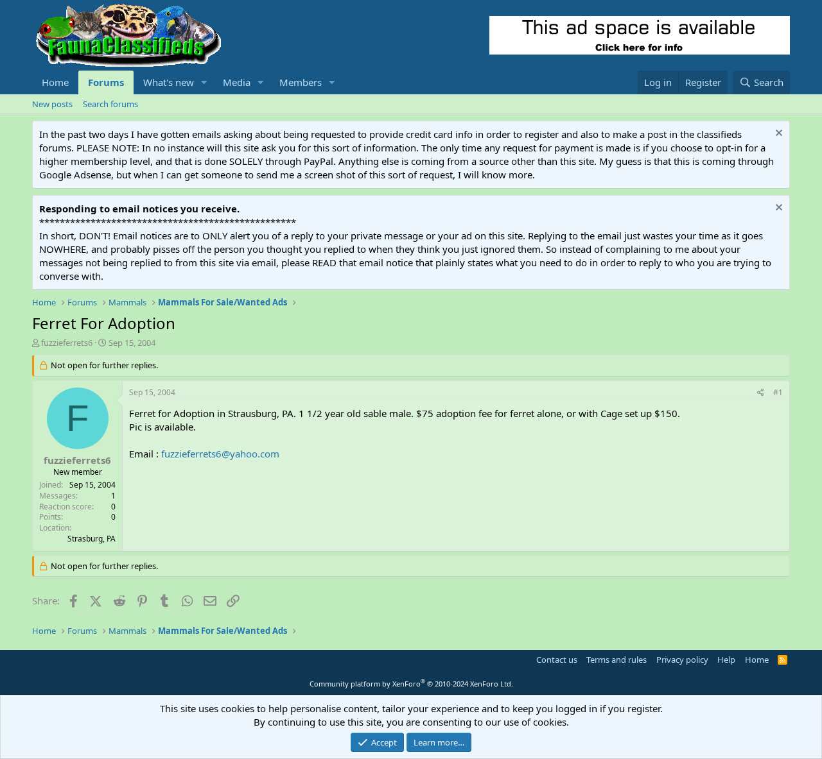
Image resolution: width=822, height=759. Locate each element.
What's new (168, 82)
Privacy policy (682, 659)
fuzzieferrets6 (66, 342)
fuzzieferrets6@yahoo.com (220, 453)
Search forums (110, 104)
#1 (778, 392)
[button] (204, 82)
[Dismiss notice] (777, 134)
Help (726, 659)
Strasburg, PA (91, 538)
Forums (106, 82)
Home (55, 82)
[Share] (761, 393)
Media (236, 82)
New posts (52, 104)
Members (300, 82)
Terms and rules (616, 659)
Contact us (556, 659)
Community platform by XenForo (411, 683)
